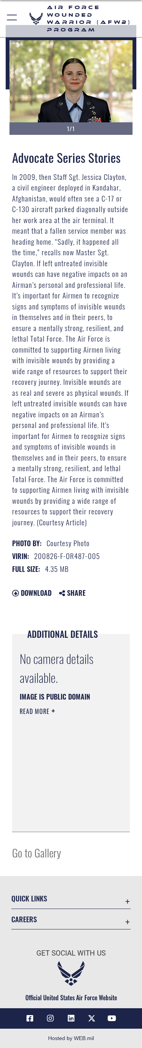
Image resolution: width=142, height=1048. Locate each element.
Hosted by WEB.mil (71, 1038)
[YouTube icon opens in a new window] (112, 1018)
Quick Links (29, 898)
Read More (35, 711)
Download (35, 593)
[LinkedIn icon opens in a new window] (71, 1018)
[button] (12, 18)
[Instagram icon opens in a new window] (50, 1018)
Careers (24, 919)
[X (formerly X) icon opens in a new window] (91, 1018)
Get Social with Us (71, 953)
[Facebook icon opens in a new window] (30, 1018)
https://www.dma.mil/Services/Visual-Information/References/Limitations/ (66, 817)
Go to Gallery (36, 852)
